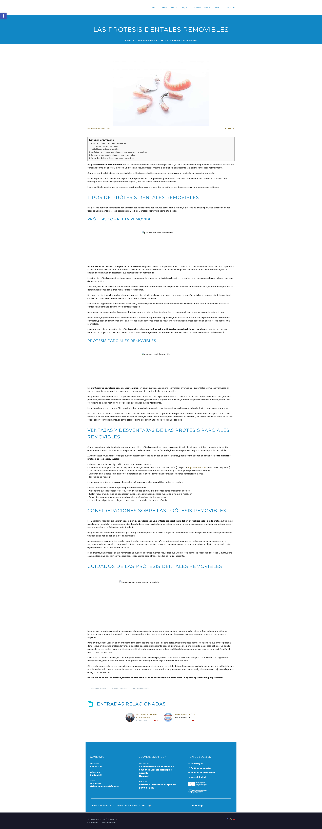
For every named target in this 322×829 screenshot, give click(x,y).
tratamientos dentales (98, 128)
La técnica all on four (184, 714)
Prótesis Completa (119, 688)
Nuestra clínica (202, 7)
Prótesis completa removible (106, 146)
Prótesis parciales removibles (106, 149)
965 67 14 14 (96, 766)
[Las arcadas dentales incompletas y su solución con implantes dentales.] (131, 717)
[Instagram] (231, 819)
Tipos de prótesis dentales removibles (108, 143)
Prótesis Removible (141, 688)
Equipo (186, 7)
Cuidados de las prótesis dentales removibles (112, 158)
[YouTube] (234, 819)
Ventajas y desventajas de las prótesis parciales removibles (119, 152)
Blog (217, 7)
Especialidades (170, 7)
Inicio (154, 7)
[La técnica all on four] (169, 717)
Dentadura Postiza (98, 688)
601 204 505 (96, 775)
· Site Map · (198, 805)
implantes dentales (197, 467)
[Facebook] (227, 819)
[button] (3, 16)
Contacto (230, 7)
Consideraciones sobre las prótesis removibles (113, 155)
